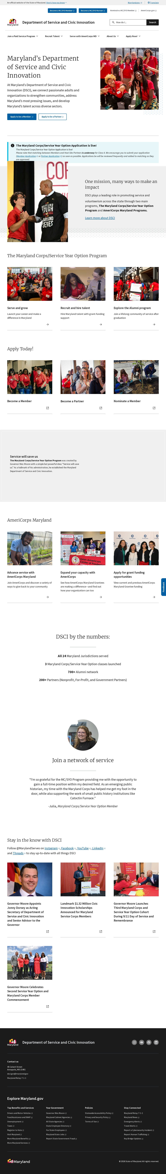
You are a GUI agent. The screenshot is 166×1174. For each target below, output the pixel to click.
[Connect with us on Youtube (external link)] (141, 1042)
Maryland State (55, 1134)
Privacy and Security (96, 1117)
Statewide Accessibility (98, 1113)
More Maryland (17, 1138)
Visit (13, 1134)
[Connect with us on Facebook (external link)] (148, 1042)
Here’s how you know (55, 2)
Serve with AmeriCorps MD (83, 36)
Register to (14, 1130)
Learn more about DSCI (100, 218)
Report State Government (60, 1138)
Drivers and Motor (19, 1113)
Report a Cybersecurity (138, 1130)
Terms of (91, 1121)
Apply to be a (20, 116)
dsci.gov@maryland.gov (17, 1073)
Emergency (132, 1121)
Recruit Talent (52, 36)
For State (55, 1130)
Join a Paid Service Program (21, 36)
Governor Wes (55, 1113)
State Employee (57, 1125)
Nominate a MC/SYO (122, 10)
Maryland (130, 1117)
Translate (154, 2)
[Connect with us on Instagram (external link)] (134, 1042)
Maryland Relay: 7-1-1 (16, 1078)
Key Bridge (132, 1138)
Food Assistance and (18, 1117)
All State (54, 1121)
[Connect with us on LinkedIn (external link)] (156, 1042)
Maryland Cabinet (58, 1117)
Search (152, 22)
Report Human (135, 1134)
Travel (129, 1125)
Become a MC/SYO (61, 10)
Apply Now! (131, 36)
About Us (111, 36)
